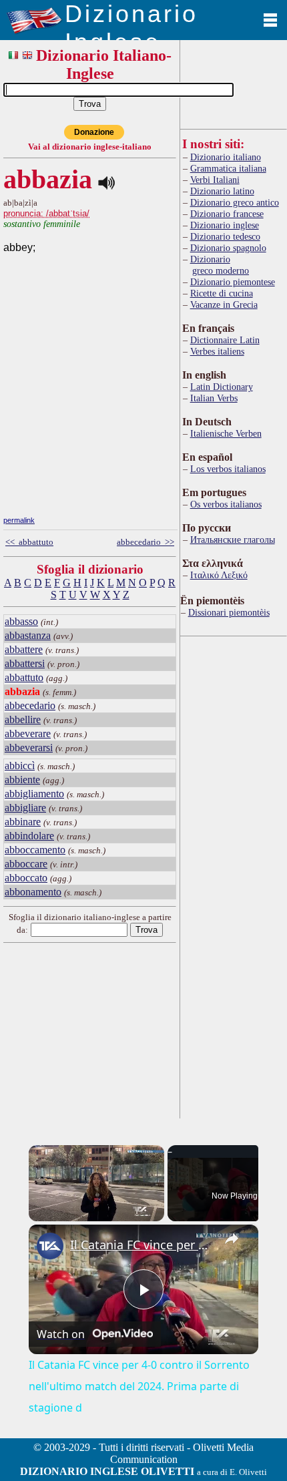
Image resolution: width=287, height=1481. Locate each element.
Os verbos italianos (226, 504)
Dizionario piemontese (232, 281)
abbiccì (20, 765)
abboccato (26, 877)
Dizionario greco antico (234, 202)
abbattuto (24, 677)
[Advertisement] (103, 420)
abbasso (21, 621)
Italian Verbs (214, 398)
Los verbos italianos (228, 468)
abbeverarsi (29, 747)
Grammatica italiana (228, 168)
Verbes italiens (217, 351)
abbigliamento (34, 793)
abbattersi (25, 663)
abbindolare (29, 835)
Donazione (94, 132)
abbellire (23, 719)
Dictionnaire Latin (225, 340)
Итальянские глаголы (232, 539)
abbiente (22, 779)
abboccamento (35, 849)
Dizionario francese (227, 213)
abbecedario (30, 705)
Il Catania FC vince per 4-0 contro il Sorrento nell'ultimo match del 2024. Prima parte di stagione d (141, 1245)
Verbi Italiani (215, 179)
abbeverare (28, 733)
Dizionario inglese (224, 225)
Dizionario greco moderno (219, 265)
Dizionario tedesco (225, 236)
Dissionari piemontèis (229, 612)
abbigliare (25, 807)
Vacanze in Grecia (224, 304)
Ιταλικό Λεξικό (219, 575)
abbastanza (28, 635)
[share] (232, 1239)
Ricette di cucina (221, 293)
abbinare (23, 821)
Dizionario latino (222, 191)
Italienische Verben (226, 433)
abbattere (24, 649)
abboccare (26, 863)
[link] (50, 1246)
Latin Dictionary (221, 386)
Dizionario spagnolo (228, 247)
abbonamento (33, 891)
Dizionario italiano (225, 157)
